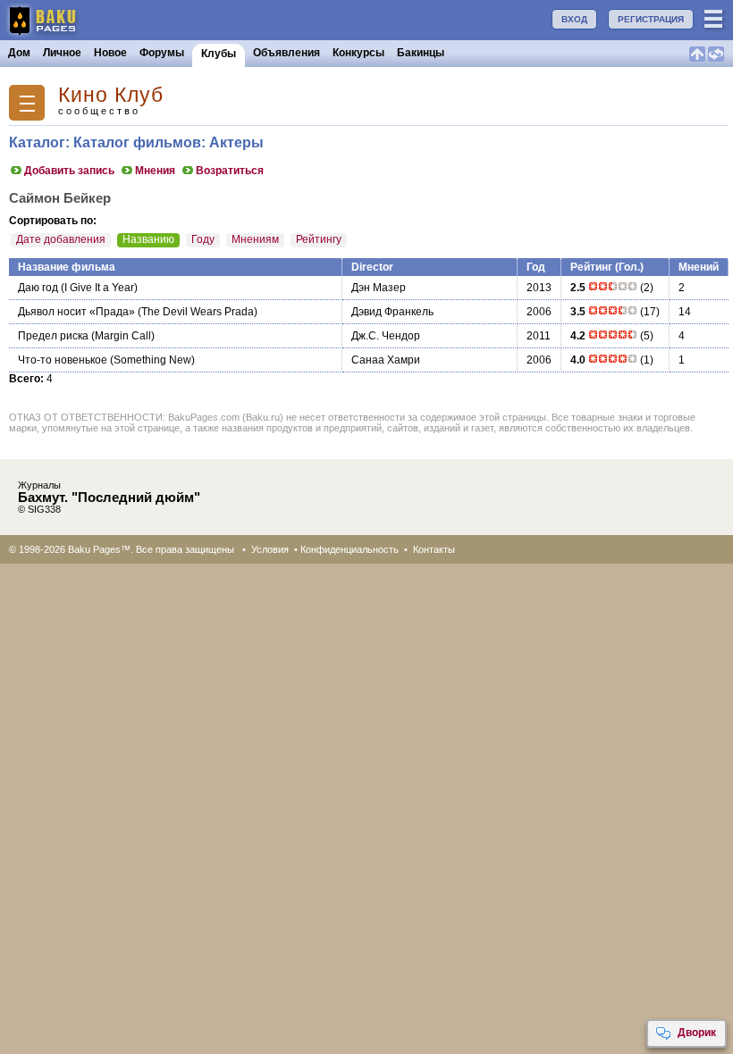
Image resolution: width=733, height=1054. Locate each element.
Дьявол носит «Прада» (76, 311)
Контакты (434, 549)
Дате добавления (60, 239)
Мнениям (255, 239)
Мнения (155, 170)
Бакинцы (420, 52)
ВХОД (574, 19)
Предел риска (53, 336)
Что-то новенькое (62, 360)
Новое (110, 52)
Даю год (38, 287)
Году (203, 239)
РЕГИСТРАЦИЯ (651, 19)
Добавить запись (69, 170)
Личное (62, 52)
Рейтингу (318, 239)
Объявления (286, 52)
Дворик (697, 1032)
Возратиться (230, 170)
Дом (19, 52)
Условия (270, 549)
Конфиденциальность (349, 549)
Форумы (161, 52)
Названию (148, 239)
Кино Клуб (111, 95)
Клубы (218, 53)
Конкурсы (358, 52)
